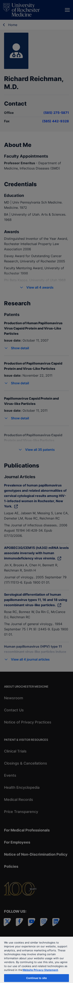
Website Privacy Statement (40, 970)
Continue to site (36, 978)
